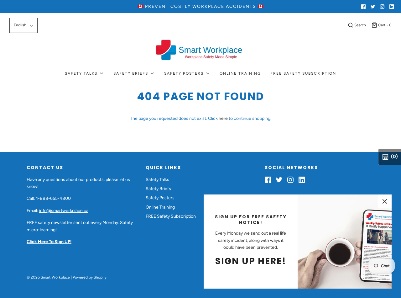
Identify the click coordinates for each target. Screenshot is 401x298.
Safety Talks (157, 179)
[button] (23, 25)
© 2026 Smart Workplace (48, 277)
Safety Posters (160, 197)
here (223, 118)
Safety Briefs (158, 188)
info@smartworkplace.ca (63, 210)
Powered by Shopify (90, 277)
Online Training (240, 73)
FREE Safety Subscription (303, 73)
